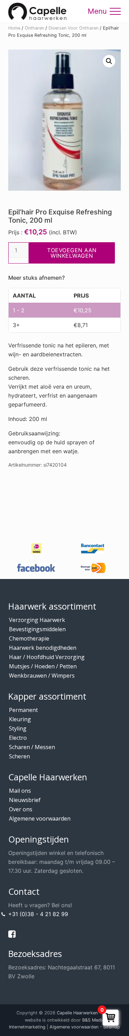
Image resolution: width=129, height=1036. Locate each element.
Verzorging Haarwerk (37, 620)
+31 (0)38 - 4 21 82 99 (38, 914)
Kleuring (20, 719)
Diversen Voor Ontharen (73, 28)
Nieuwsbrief (25, 800)
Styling (17, 728)
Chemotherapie (29, 638)
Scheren (19, 756)
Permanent (23, 710)
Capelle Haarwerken (77, 1012)
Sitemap (111, 1026)
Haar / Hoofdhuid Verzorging (47, 657)
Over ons (20, 809)
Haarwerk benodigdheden (42, 647)
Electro (18, 738)
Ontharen (34, 28)
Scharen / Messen (32, 747)
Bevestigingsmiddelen (37, 629)
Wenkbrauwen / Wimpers (42, 675)
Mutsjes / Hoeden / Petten (43, 666)
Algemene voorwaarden (40, 818)
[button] (115, 11)
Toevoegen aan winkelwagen (72, 253)
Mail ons (20, 790)
